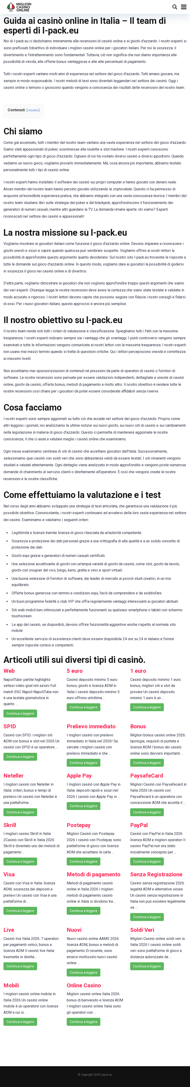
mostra (33, 110)
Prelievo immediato (91, 726)
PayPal (139, 825)
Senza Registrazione (156, 874)
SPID (9, 726)
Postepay (79, 825)
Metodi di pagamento (93, 874)
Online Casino (84, 985)
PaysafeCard (146, 775)
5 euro (75, 671)
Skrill (9, 825)
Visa (9, 874)
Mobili (11, 985)
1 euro (138, 671)
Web (9, 671)
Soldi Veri (142, 930)
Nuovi (74, 930)
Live (8, 930)
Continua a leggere (20, 713)
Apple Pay (79, 775)
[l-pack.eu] (19, 6)
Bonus (138, 726)
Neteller (13, 775)
